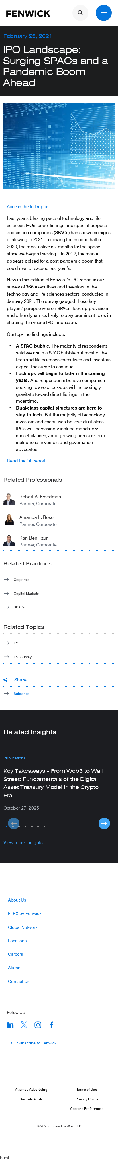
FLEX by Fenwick (25, 913)
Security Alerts (31, 1099)
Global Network (23, 927)
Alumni (14, 967)
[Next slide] (104, 823)
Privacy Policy (87, 1099)
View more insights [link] (23, 842)
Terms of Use (86, 1089)
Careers (15, 954)
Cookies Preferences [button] (86, 1108)
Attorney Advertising (31, 1089)
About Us (17, 900)
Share (20, 680)
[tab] (6, 826)
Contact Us (19, 981)
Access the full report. (28, 206)
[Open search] (80, 13)
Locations (17, 940)
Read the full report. (27, 461)
